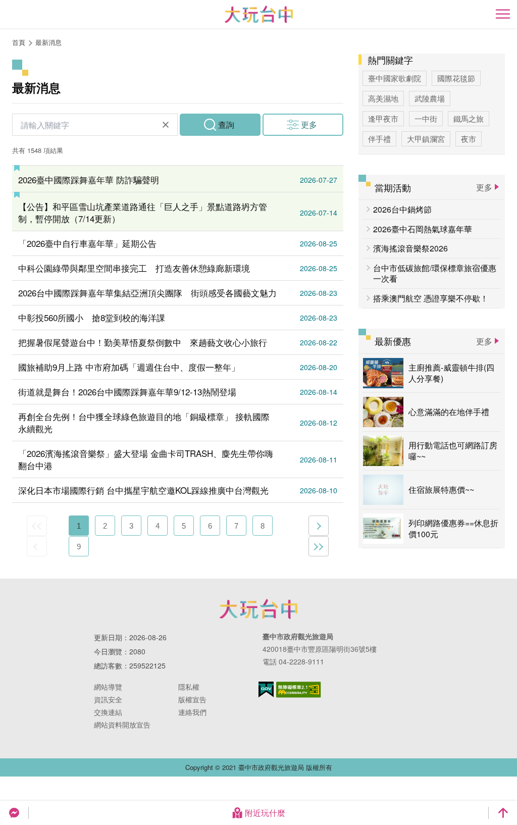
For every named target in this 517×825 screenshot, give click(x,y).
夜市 (468, 138)
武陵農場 (430, 98)
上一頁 (37, 546)
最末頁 (318, 546)
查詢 (226, 124)
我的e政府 (266, 689)
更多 (309, 124)
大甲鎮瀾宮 (426, 138)
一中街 (426, 118)
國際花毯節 (456, 78)
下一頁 (318, 525)
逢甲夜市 (383, 118)
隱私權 (188, 687)
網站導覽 (108, 687)
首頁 (18, 42)
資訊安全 (108, 699)
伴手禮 (379, 138)
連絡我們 (192, 712)
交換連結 (108, 712)
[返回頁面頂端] (503, 813)
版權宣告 (192, 699)
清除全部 (166, 125)
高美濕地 (383, 98)
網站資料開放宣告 (122, 724)
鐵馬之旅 (468, 118)
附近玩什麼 (265, 812)
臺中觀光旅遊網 (259, 14)
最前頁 (37, 525)
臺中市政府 (258, 609)
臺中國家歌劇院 (394, 78)
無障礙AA (298, 690)
